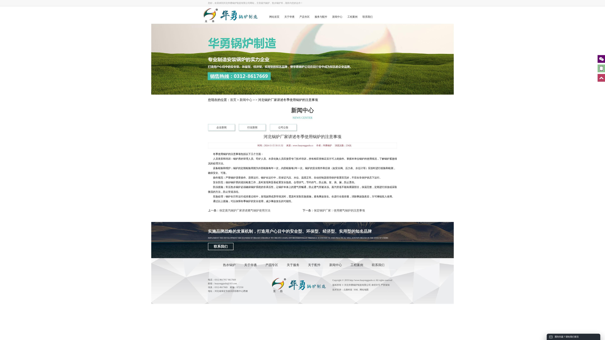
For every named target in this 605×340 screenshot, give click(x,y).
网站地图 (364, 290)
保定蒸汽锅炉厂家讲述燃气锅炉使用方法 (244, 210)
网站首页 (274, 16)
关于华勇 (289, 16)
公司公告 (283, 127)
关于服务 (293, 265)
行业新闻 (252, 127)
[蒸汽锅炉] (230, 15)
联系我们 (368, 16)
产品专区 (305, 16)
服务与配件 (321, 16)
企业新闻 (221, 127)
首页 (233, 100)
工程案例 (352, 16)
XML (356, 290)
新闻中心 (337, 16)
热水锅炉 (229, 265)
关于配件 (314, 265)
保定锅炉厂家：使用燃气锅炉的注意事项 (339, 210)
